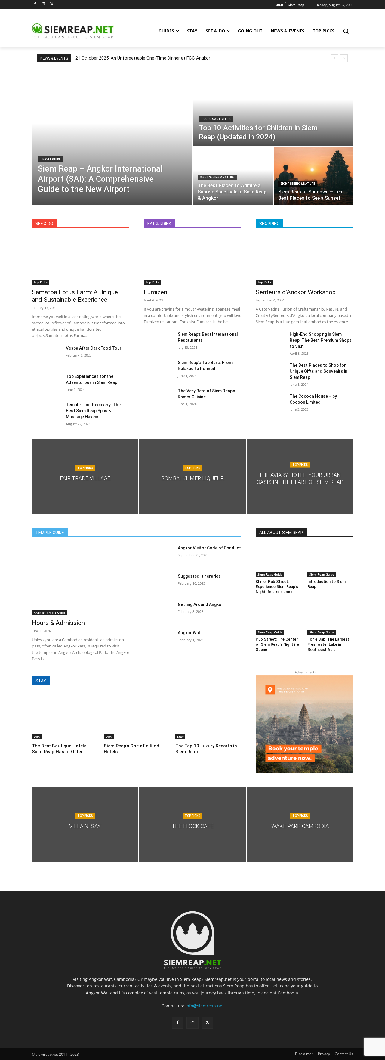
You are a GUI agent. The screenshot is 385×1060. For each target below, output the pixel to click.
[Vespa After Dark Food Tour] (46, 355)
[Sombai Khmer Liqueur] (192, 476)
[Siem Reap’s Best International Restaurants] (158, 341)
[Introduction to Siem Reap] (330, 561)
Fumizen (155, 292)
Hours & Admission (58, 622)
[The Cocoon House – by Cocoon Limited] (270, 403)
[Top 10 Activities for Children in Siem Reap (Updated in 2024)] (273, 107)
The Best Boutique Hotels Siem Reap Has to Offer (59, 749)
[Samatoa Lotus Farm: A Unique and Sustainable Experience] (80, 260)
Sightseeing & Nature (217, 177)
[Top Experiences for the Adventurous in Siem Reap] (46, 383)
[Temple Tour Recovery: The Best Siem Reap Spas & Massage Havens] (46, 412)
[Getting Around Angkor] (158, 611)
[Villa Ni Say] (85, 824)
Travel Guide (50, 159)
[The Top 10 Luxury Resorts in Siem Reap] (208, 716)
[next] (344, 58)
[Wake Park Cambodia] (300, 824)
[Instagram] (43, 4)
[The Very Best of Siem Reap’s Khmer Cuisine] (158, 398)
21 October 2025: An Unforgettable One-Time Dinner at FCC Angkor (142, 58)
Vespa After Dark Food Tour (94, 348)
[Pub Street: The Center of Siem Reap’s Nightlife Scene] (278, 619)
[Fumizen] (192, 260)
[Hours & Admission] (80, 580)
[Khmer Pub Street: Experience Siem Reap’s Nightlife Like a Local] (278, 561)
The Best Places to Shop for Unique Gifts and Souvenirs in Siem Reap (318, 371)
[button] (346, 31)
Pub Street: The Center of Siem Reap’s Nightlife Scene (277, 644)
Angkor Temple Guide (50, 612)
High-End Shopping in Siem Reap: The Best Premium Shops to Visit (321, 340)
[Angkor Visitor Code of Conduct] (158, 555)
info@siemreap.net (204, 1006)
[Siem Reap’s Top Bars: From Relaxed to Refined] (158, 370)
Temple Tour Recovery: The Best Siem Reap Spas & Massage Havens (93, 410)
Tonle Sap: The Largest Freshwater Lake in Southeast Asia (328, 644)
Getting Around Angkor (200, 604)
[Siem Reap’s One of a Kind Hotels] (137, 716)
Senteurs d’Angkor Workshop (296, 292)
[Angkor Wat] (158, 640)
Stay (37, 736)
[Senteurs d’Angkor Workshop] (304, 260)
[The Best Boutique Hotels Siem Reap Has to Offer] (65, 716)
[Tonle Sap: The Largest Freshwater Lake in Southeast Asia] (330, 619)
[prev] (334, 58)
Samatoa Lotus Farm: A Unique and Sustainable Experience (75, 296)
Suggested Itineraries (199, 576)
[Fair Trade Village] (85, 476)
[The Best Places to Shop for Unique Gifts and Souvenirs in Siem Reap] (270, 372)
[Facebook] (35, 4)
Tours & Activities (216, 119)
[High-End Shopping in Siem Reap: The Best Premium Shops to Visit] (270, 341)
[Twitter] (52, 4)
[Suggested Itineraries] (158, 583)
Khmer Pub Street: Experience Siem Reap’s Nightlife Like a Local (277, 586)
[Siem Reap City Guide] (80, 31)
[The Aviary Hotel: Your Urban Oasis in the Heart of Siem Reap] (300, 476)
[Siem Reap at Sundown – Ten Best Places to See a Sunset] (313, 176)
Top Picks (41, 282)
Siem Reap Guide (269, 574)
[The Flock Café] (192, 824)
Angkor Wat (189, 632)
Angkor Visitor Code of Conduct (209, 547)
